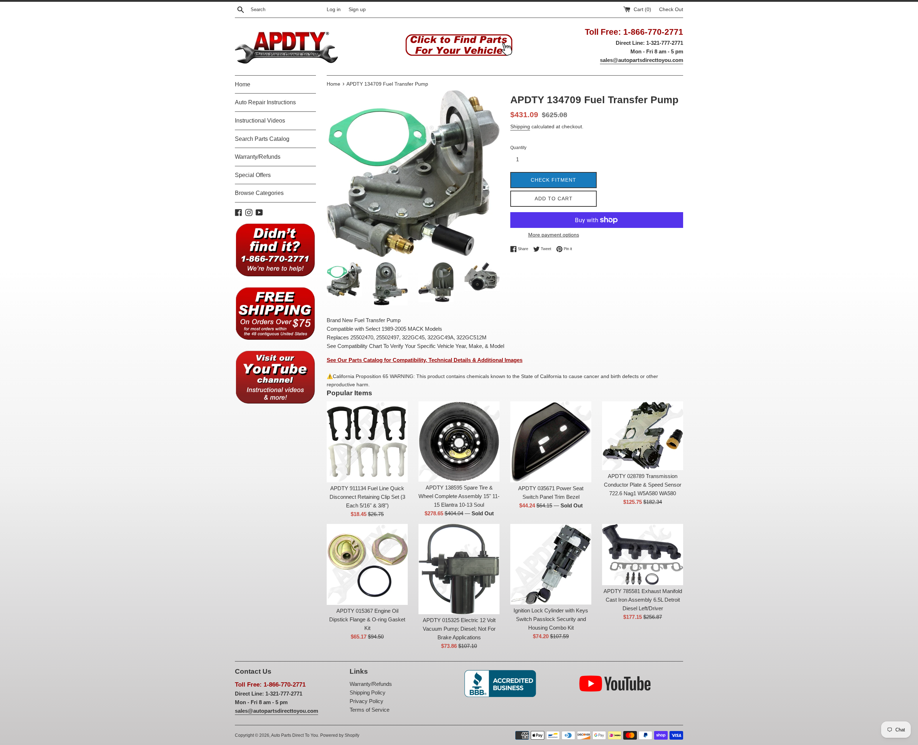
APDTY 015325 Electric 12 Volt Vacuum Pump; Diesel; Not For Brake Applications (459, 628)
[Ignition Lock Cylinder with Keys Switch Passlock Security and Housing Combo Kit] (550, 564)
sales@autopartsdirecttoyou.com (641, 60)
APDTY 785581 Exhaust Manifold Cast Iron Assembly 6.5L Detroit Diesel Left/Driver (643, 599)
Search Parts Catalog (262, 139)
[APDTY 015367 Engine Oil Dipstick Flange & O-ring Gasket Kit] (367, 564)
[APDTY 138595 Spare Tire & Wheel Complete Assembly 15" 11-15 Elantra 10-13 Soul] (459, 441)
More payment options (553, 235)
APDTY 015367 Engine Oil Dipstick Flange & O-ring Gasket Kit (367, 619)
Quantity (518, 147)
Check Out (671, 9)
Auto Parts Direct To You (294, 735)
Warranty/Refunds (257, 157)
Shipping (520, 126)
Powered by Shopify (339, 735)
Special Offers (253, 175)
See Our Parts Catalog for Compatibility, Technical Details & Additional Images (424, 360)
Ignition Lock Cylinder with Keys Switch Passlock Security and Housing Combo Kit (551, 619)
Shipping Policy (367, 692)
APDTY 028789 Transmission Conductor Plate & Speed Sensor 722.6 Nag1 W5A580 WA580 (642, 484)
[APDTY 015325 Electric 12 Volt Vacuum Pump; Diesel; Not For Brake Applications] (459, 569)
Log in (334, 9)
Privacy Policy (366, 701)
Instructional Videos (260, 121)
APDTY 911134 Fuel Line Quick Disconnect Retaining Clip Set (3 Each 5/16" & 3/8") (367, 496)
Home (242, 84)
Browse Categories (259, 193)
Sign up (357, 9)
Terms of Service (369, 710)
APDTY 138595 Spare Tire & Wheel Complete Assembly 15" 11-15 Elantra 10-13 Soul (459, 496)
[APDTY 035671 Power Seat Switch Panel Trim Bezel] (550, 441)
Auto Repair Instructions (265, 102)
